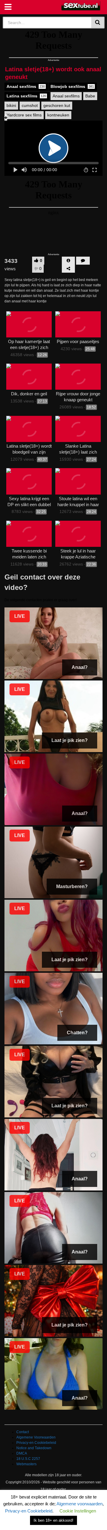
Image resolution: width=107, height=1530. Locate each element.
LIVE (19, 616)
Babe (90, 96)
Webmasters (26, 1464)
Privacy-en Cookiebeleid (36, 1443)
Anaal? (80, 667)
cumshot (30, 105)
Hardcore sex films (24, 115)
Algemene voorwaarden (79, 1503)
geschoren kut (56, 105)
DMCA (21, 1453)
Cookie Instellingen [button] (77, 1510)
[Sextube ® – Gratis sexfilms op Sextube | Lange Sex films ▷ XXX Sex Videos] (81, 6)
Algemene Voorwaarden (36, 1437)
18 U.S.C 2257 (28, 1459)
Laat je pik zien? (69, 740)
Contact (22, 1432)
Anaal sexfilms (26, 86)
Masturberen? (72, 886)
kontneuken (58, 115)
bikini (11, 105)
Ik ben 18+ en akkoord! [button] (53, 1520)
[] (98, 23)
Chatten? (77, 1032)
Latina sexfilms (26, 96)
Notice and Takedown (33, 1448)
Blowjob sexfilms (72, 86)
